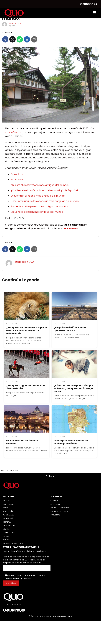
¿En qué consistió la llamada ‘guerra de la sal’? (70, 329)
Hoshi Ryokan (13, 132)
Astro (6, 536)
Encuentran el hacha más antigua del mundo (38, 195)
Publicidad (55, 515)
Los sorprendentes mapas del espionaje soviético (71, 442)
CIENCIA (6, 501)
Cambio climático (10, 533)
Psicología (8, 511)
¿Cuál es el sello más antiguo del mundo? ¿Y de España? (44, 190)
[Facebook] (5, 39)
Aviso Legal (55, 504)
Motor (6, 540)
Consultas (17, 174)
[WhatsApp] (20, 39)
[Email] (34, 39)
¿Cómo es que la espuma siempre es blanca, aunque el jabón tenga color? (73, 388)
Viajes (6, 529)
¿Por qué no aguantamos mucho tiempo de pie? (25, 387)
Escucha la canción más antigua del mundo (37, 211)
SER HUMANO (8, 504)
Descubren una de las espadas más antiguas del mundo (45, 201)
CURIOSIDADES (9, 526)
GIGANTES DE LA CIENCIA (13, 543)
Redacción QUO (15, 23)
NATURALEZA (8, 515)
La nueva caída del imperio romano (22, 442)
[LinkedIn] (27, 39)
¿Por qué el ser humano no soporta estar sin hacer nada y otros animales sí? (26, 330)
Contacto (54, 501)
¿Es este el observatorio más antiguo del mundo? (40, 185)
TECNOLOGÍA (8, 518)
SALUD (6, 508)
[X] (12, 39)
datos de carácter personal (18, 578)
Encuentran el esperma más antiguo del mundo (39, 206)
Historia (7, 522)
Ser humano (18, 179)
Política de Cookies (59, 511)
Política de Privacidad (60, 508)
